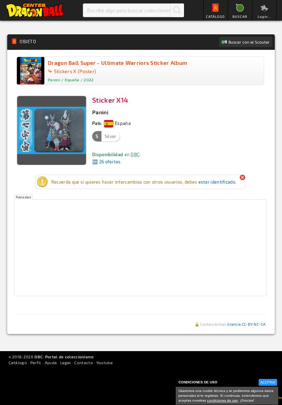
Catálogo (18, 362)
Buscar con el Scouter (249, 41)
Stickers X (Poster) (75, 71)
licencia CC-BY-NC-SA (246, 324)
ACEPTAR (267, 382)
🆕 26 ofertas (106, 161)
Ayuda (51, 362)
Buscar (177, 10)
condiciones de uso (222, 400)
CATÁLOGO (215, 16)
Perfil (35, 362)
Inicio (35, 10)
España (122, 123)
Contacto (83, 362)
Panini (100, 112)
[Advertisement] (140, 248)
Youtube (104, 362)
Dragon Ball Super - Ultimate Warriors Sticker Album (117, 62)
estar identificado (216, 182)
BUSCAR (239, 16)
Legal (65, 362)
